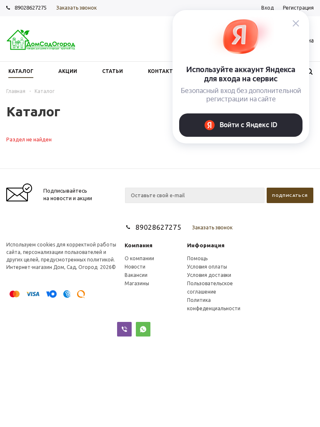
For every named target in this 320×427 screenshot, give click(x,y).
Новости (135, 266)
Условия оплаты (207, 266)
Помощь (197, 258)
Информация (206, 245)
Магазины (137, 283)
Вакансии (136, 275)
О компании (139, 258)
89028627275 (31, 7)
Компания (138, 245)
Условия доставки (209, 275)
